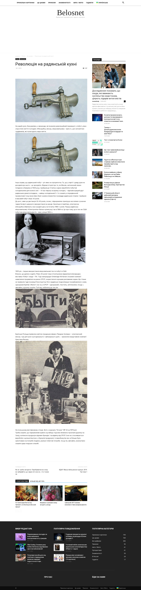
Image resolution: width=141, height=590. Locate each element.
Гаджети (89, 3)
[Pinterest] (27, 73)
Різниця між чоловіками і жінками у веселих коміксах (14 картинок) (75, 557)
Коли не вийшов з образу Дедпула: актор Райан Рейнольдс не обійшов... (113, 174)
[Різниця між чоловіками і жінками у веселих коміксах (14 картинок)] (59, 557)
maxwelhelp (95, 101)
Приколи (52, 3)
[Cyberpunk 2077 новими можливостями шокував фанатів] (76, 493)
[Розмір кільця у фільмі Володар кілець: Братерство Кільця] (97, 185)
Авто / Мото (78, 3)
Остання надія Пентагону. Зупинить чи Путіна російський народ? (25, 505)
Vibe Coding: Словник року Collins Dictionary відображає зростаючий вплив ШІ (37, 547)
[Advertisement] (70, 37)
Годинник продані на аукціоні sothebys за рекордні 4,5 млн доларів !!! (76, 536)
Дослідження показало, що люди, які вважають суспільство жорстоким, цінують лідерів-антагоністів (106, 95)
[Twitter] (22, 73)
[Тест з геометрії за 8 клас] (97, 142)
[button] (123, 3)
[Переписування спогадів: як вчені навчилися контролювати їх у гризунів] (20, 536)
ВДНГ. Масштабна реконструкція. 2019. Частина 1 (73, 471)
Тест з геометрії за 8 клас (113, 140)
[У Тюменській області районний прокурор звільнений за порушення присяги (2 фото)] (97, 195)
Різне (23, 56)
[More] (36, 73)
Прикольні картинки (25, 3)
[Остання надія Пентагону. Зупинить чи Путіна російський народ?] (26, 493)
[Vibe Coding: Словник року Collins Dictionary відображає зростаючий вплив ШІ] (20, 547)
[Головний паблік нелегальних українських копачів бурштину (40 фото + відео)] (59, 547)
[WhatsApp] (32, 73)
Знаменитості (64, 3)
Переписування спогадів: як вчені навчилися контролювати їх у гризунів (37, 536)
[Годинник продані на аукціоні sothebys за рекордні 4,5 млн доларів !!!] (59, 536)
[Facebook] (17, 73)
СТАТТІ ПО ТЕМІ (22, 481)
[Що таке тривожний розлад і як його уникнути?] (97, 152)
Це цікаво (41, 3)
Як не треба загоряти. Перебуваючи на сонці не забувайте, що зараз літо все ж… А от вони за (32, 472)
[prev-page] (16, 511)
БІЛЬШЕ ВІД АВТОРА (37, 481)
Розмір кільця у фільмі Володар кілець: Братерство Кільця (114, 185)
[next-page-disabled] (20, 511)
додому (17, 56)
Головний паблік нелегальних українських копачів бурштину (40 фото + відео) (76, 547)
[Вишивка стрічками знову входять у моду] (51, 493)
